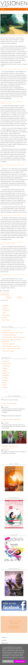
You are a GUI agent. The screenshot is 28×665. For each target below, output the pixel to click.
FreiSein (5, 370)
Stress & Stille (6, 373)
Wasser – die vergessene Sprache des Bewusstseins (11, 340)
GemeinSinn (6, 375)
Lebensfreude (6, 366)
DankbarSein (6, 361)
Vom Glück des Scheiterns (9, 335)
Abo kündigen (6, 320)
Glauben (5, 385)
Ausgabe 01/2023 (4, 11)
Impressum (4, 637)
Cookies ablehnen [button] (8, 661)
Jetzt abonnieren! (14, 627)
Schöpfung (5, 377)
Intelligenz (5, 380)
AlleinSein (5, 368)
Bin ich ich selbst (7, 363)
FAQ (4, 310)
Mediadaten (6, 305)
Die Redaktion (6, 310)
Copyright (4, 640)
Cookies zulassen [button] (20, 661)
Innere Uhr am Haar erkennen (9, 403)
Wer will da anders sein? (9, 344)
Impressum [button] (22, 657)
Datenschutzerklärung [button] (12, 657)
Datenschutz (4, 643)
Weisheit (4, 16)
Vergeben (5, 387)
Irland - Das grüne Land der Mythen (12, 348)
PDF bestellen (4, 294)
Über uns (5, 308)
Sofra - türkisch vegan (8, 351)
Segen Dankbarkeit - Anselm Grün (11, 346)
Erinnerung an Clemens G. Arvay (10, 446)
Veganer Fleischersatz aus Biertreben (11, 419)
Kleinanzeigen (6, 315)
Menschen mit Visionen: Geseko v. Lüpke (13, 332)
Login (4, 313)
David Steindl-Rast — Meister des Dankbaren (14, 337)
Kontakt (5, 317)
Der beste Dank (7, 330)
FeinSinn (5, 382)
